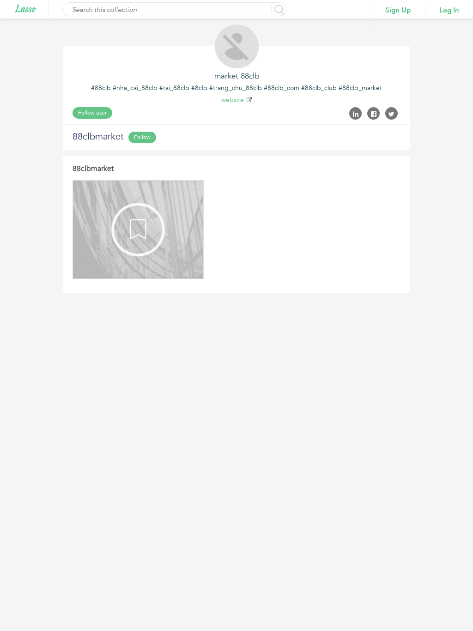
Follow (142, 137)
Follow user (92, 112)
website (232, 100)
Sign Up (398, 10)
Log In (449, 10)
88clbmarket (93, 169)
